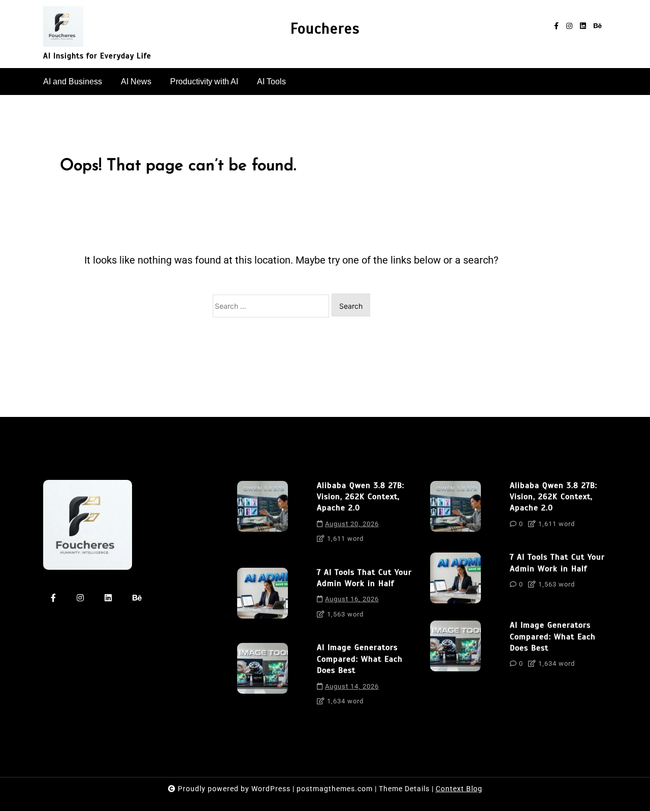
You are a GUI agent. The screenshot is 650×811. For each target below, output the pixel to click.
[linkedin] (583, 26)
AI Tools (271, 81)
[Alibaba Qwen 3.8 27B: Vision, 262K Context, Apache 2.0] (262, 515)
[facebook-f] (556, 26)
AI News (136, 81)
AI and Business (72, 81)
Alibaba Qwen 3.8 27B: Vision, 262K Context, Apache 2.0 (360, 496)
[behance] (598, 26)
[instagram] (569, 26)
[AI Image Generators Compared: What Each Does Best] (262, 677)
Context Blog (459, 789)
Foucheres (325, 28)
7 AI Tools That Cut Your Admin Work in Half (364, 578)
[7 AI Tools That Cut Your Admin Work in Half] (262, 597)
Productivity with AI (204, 81)
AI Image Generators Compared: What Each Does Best (360, 658)
